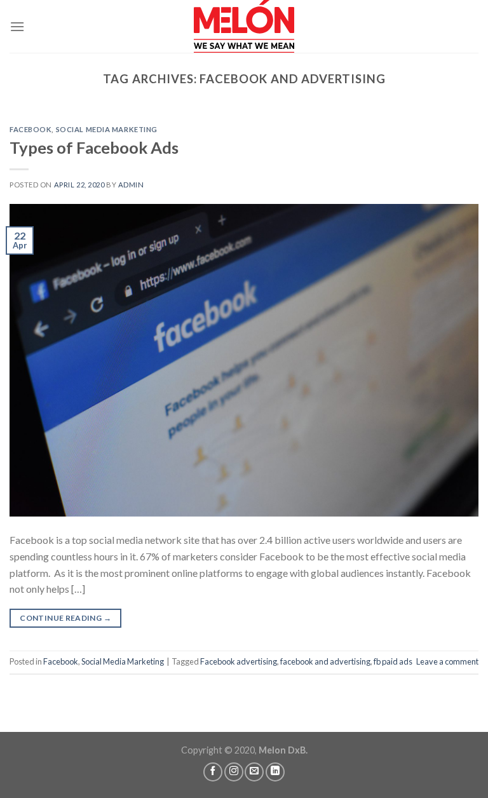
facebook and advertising (325, 661)
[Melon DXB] (244, 26)
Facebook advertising (238, 661)
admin (131, 184)
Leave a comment (447, 661)
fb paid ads (393, 661)
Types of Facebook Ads (94, 147)
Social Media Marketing (107, 129)
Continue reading (65, 618)
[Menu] (17, 26)
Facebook (30, 129)
